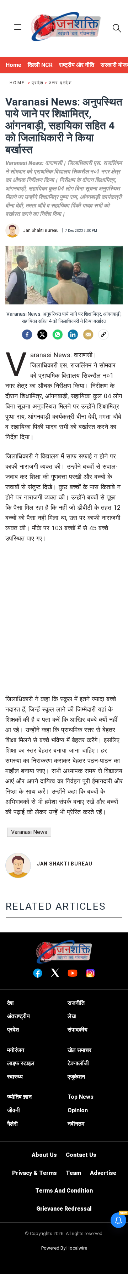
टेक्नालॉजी (78, 1063)
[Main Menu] (17, 27)
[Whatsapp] (57, 334)
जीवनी (13, 1110)
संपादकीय (77, 1029)
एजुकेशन (76, 1076)
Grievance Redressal (64, 1208)
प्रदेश (38, 82)
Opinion (78, 1110)
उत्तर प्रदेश (60, 82)
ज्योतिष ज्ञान (19, 1096)
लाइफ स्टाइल (20, 1063)
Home (18, 82)
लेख (72, 1016)
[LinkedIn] (73, 334)
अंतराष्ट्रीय (18, 1016)
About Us (44, 1155)
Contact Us (81, 1155)
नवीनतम (76, 1123)
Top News (81, 1096)
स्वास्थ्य (15, 1076)
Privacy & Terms (34, 1173)
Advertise (103, 1173)
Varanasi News (29, 832)
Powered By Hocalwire (64, 1248)
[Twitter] (42, 334)
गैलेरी (12, 1123)
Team (73, 1173)
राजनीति (76, 1003)
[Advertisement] (64, 630)
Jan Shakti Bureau (64, 864)
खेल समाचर (79, 1050)
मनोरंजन (15, 1050)
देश (10, 1003)
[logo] (65, 27)
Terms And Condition (64, 1190)
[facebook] (27, 334)
